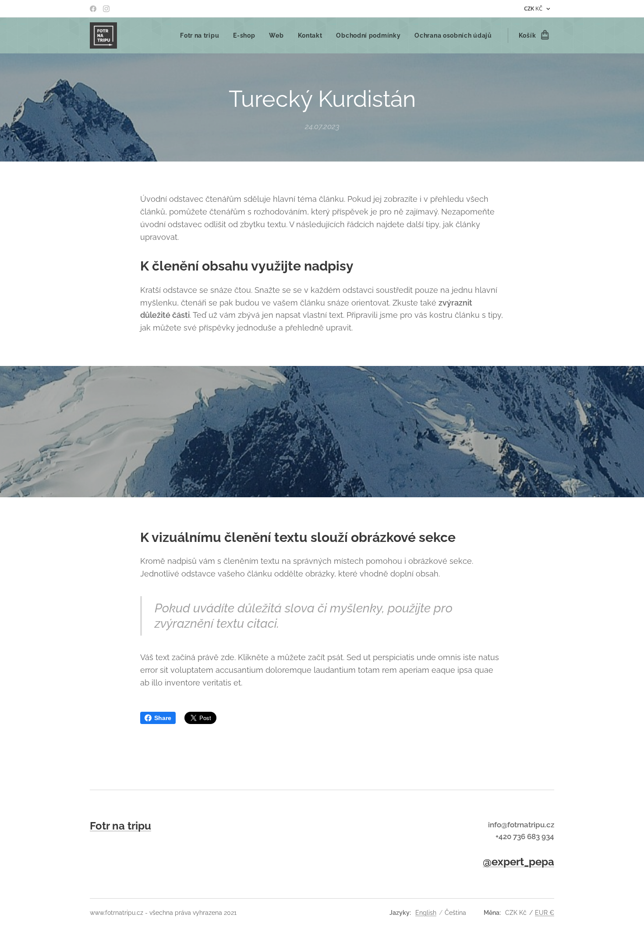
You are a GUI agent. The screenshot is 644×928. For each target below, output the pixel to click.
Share (162, 717)
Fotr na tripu (120, 825)
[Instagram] (106, 8)
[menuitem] (202, 35)
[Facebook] (93, 8)
